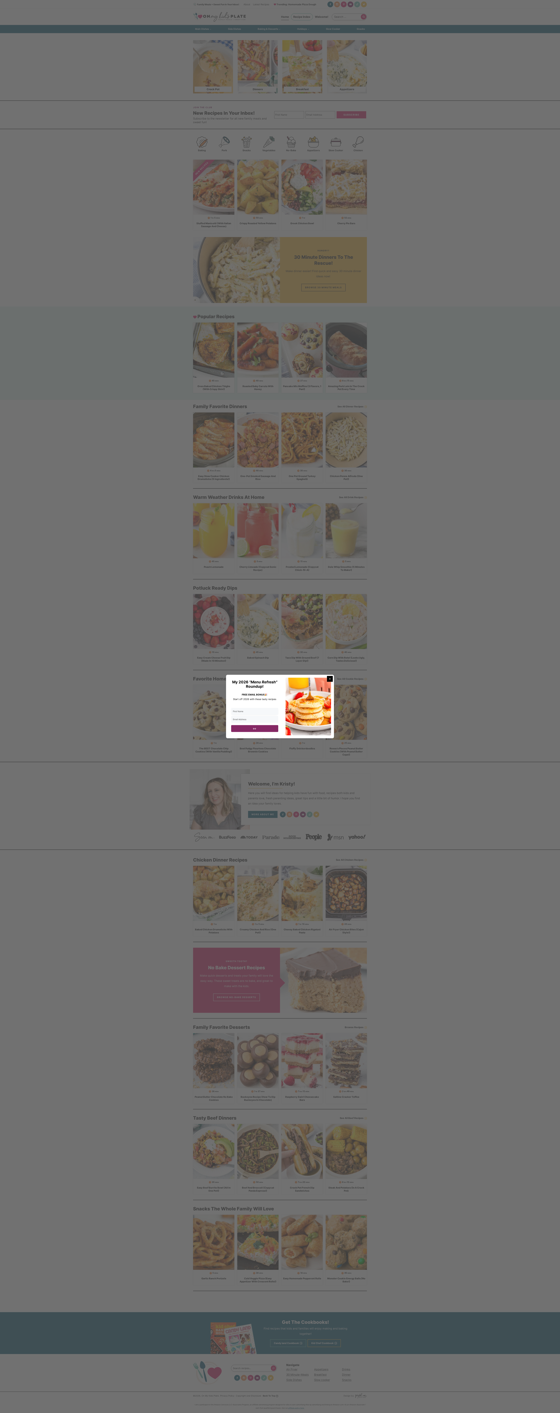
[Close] (330, 679)
